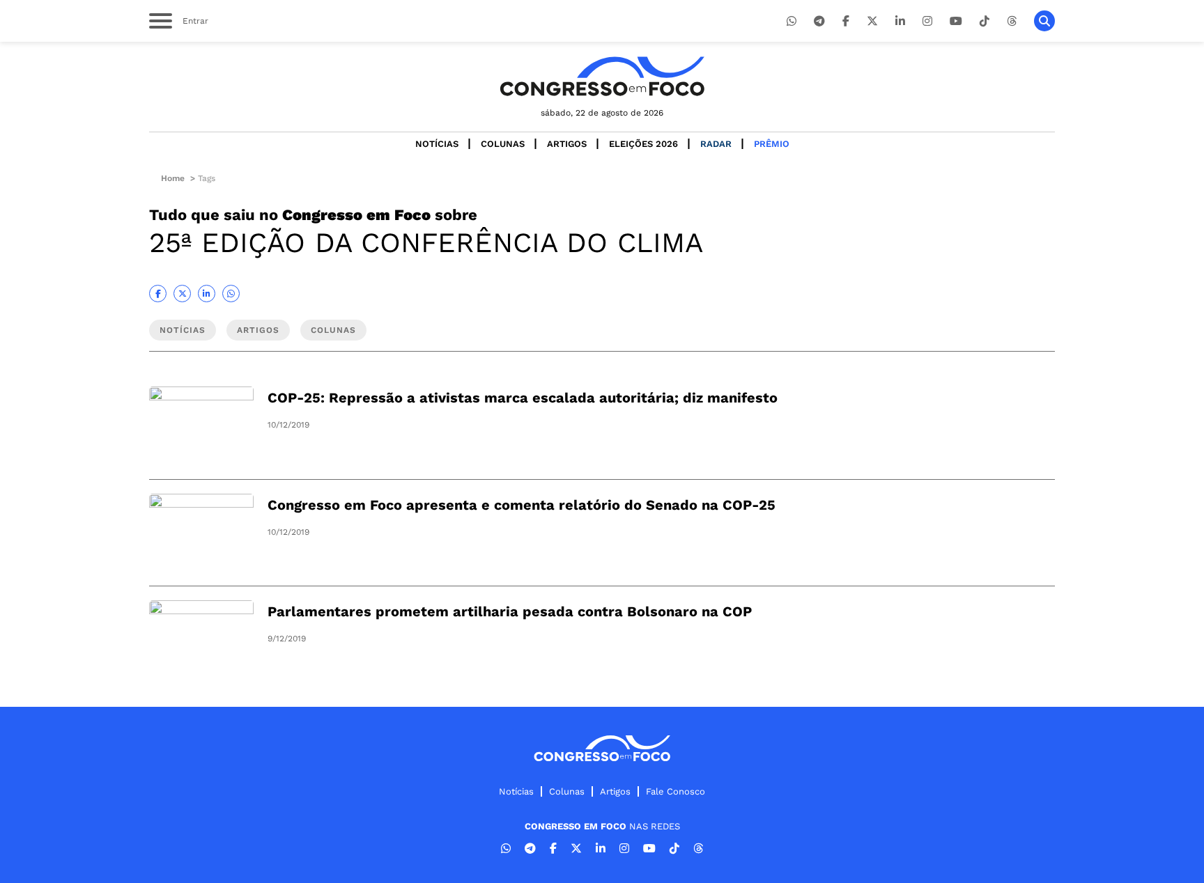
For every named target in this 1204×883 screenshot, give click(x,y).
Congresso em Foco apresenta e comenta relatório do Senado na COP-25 (521, 505)
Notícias (436, 144)
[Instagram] (927, 21)
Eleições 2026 (643, 144)
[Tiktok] (984, 21)
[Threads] (1012, 21)
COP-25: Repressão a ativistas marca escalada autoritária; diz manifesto (523, 397)
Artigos (567, 144)
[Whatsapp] (791, 21)
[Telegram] (819, 21)
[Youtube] (956, 21)
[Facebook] (845, 21)
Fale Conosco (675, 791)
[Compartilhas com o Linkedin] (206, 293)
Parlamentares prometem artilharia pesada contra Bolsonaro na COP (510, 611)
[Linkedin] (900, 21)
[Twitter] (872, 21)
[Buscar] (1044, 20)
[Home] (602, 76)
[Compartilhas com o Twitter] (182, 293)
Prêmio (771, 144)
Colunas (503, 144)
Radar (716, 144)
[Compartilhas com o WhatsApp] (231, 293)
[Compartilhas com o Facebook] (158, 293)
